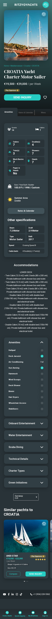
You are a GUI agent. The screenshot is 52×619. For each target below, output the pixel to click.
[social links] (4, 594)
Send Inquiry (22, 97)
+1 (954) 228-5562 (41, 594)
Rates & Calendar (26, 211)
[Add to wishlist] (44, 14)
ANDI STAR (12, 555)
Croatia (27, 66)
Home (6, 66)
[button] (24, 581)
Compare (13, 574)
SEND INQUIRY (35, 574)
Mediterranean (16, 66)
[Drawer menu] (5, 5)
